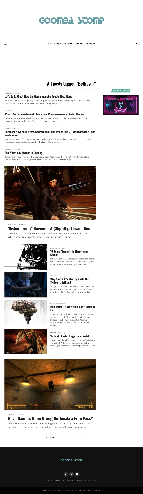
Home (49, 44)
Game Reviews (68, 44)
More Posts (50, 438)
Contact (70, 481)
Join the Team (59, 481)
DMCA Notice (92, 481)
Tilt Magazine (90, 44)
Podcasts (79, 44)
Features (57, 44)
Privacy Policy (81, 481)
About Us (49, 481)
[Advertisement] (71, 63)
